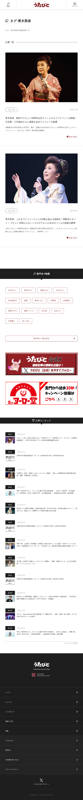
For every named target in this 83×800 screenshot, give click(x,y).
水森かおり (44, 290)
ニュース (8, 702)
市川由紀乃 (12, 300)
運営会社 (8, 750)
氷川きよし (12, 290)
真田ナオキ (12, 311)
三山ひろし (60, 290)
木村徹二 (11, 321)
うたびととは (9, 740)
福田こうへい (29, 311)
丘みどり (57, 311)
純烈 (26, 300)
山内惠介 (66, 300)
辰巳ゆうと (28, 290)
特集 (6, 731)
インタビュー (9, 712)
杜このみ (25, 321)
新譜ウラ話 (9, 721)
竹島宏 (53, 300)
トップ (7, 692)
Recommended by (68, 643)
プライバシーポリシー (11, 769)
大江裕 (44, 311)
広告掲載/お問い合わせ (12, 760)
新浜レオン (39, 300)
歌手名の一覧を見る (41, 338)
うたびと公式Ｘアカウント (41, 784)
